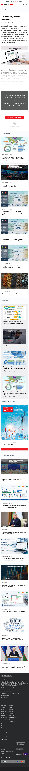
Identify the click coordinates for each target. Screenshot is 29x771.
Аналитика (3, 705)
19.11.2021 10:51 (5, 22)
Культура (3, 723)
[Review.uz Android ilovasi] (21, 744)
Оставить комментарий (14, 117)
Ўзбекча (7, 1)
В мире (11, 705)
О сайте (3, 745)
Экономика (11, 713)
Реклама (3, 747)
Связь (2, 753)
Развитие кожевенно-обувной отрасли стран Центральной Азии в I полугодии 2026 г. (13, 612)
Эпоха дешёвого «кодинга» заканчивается (14, 345)
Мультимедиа (4, 732)
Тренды (3, 707)
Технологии (4, 721)
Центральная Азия (13, 717)
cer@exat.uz (5, 697)
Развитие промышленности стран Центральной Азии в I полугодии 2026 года (14, 506)
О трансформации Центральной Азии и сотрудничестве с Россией (12, 185)
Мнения (3, 713)
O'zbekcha (12, 1)
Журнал (11, 707)
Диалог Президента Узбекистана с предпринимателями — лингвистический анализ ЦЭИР (12, 640)
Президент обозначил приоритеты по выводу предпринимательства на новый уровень (14, 666)
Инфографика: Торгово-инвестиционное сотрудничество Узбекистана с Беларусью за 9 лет (14, 213)
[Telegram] (17, 749)
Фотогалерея (4, 734)
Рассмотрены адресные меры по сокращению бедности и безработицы (14, 533)
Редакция (3, 749)
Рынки (2, 709)
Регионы (11, 709)
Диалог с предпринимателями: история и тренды (12, 480)
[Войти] (23, 4)
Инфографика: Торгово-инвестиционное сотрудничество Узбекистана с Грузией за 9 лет (14, 240)
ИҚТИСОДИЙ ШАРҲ (7, 444)
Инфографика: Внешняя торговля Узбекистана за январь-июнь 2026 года (13, 322)
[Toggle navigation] (26, 5)
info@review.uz (5, 695)
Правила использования (7, 751)
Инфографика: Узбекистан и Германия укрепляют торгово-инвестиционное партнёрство (12, 267)
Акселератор (4, 719)
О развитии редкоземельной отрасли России (13, 293)
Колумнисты (4, 717)
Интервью (3, 711)
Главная (3, 743)
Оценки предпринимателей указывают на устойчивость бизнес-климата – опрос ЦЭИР (13, 559)
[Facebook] (19, 749)
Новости (11, 711)
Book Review (4, 729)
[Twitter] (22, 749)
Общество (11, 719)
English (20, 1)
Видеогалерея (4, 736)
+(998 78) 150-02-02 (6, 691)
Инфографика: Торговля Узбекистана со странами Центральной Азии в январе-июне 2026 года (13, 159)
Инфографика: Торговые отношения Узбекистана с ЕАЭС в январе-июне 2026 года (14, 368)
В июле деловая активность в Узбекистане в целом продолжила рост (13, 586)
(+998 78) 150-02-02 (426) (13, 693)
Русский (16, 1)
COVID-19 (12, 721)
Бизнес (3, 715)
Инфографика (4, 725)
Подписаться (14, 449)
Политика (11, 715)
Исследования (4, 727)
